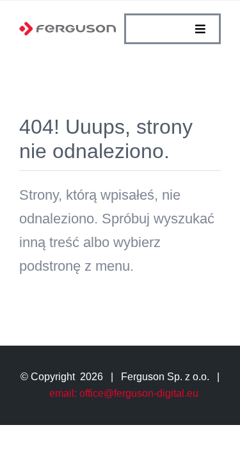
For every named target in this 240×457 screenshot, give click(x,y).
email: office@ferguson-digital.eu (123, 393)
